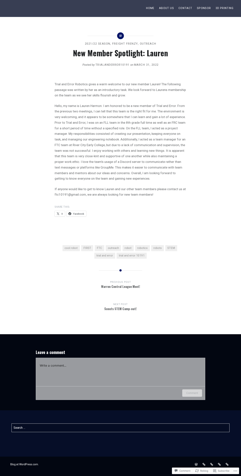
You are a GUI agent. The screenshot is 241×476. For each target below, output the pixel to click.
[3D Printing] (227, 464)
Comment (192, 392)
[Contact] (212, 464)
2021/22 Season (97, 43)
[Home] (196, 464)
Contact (185, 8)
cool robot (71, 248)
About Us (166, 8)
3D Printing (224, 8)
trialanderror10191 (112, 64)
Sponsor (204, 8)
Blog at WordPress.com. (24, 464)
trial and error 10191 (132, 255)
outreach (148, 43)
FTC (99, 248)
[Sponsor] (219, 464)
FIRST (87, 248)
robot (128, 248)
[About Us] (204, 464)
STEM (171, 248)
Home (150, 8)
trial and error (104, 255)
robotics (142, 248)
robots (157, 248)
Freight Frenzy (125, 43)
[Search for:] (120, 427)
